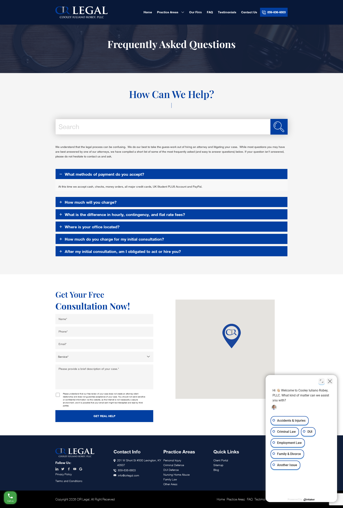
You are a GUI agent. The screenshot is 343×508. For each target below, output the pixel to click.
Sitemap (218, 465)
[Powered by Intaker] (309, 499)
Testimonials (262, 499)
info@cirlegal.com (128, 475)
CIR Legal (81, 12)
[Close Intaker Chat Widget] (330, 381)
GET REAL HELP (104, 416)
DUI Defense (171, 469)
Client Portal (220, 460)
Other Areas (170, 484)
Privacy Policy (63, 474)
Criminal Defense (173, 465)
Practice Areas (236, 499)
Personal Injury (172, 460)
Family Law (170, 479)
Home (221, 499)
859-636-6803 (127, 470)
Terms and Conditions (68, 481)
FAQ (250, 499)
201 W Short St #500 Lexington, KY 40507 (139, 463)
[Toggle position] (321, 381)
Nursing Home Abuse (176, 474)
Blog (216, 469)
